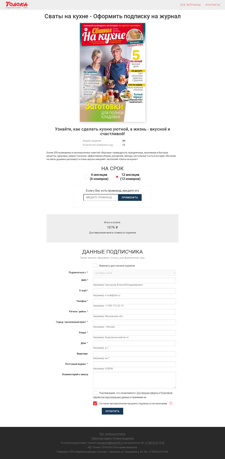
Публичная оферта (101, 438)
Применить (130, 197)
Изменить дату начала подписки (117, 265)
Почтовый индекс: (76, 364)
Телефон (82, 301)
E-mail (83, 290)
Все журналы (191, 4)
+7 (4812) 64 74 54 (154, 443)
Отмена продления (123, 438)
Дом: (84, 343)
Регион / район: (78, 311)
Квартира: (82, 353)
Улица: (83, 332)
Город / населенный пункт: (72, 322)
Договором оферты (147, 393)
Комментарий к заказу (75, 374)
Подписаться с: (78, 272)
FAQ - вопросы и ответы (112, 434)
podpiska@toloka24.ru (111, 443)
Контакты (213, 4)
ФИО (84, 280)
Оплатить (112, 411)
